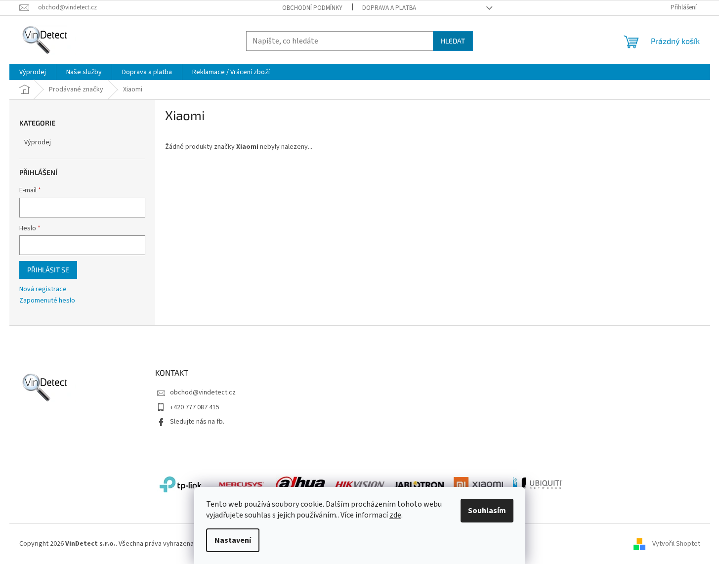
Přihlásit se (48, 269)
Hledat (453, 41)
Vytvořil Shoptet (676, 544)
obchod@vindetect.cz (203, 392)
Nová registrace (43, 289)
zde (395, 515)
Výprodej (37, 142)
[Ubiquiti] (537, 484)
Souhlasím (487, 510)
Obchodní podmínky (312, 7)
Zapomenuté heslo (47, 300)
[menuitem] (32, 72)
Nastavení (232, 540)
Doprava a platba (389, 7)
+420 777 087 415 (194, 407)
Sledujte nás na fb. (197, 422)
